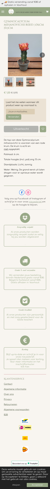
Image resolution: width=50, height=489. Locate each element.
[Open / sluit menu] (3, 11)
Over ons (9, 394)
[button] (9, 82)
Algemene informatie (15, 389)
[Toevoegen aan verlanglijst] (43, 129)
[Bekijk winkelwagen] (47, 11)
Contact (8, 384)
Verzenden (13, 117)
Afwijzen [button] (16, 485)
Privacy (8, 399)
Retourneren (10, 404)
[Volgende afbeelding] (42, 55)
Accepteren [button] (37, 485)
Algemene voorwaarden (16, 409)
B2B (6, 415)
